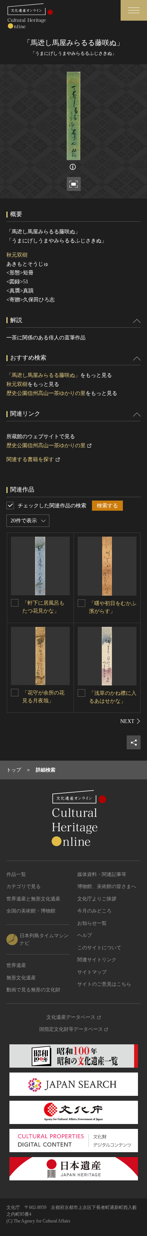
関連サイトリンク (96, 959)
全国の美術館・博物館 (30, 911)
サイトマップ (92, 972)
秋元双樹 (17, 255)
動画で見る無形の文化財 (33, 989)
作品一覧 (16, 874)
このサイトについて (99, 947)
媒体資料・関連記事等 (101, 874)
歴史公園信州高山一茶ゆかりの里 (46, 393)
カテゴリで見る (23, 886)
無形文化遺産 (21, 977)
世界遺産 (16, 965)
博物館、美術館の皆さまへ (106, 886)
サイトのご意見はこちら (104, 984)
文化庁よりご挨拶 (96, 899)
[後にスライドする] (130, 721)
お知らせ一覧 (92, 923)
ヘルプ (84, 935)
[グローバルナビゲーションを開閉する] (134, 10)
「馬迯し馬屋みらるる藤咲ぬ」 (43, 375)
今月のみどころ (94, 911)
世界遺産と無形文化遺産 (33, 899)
